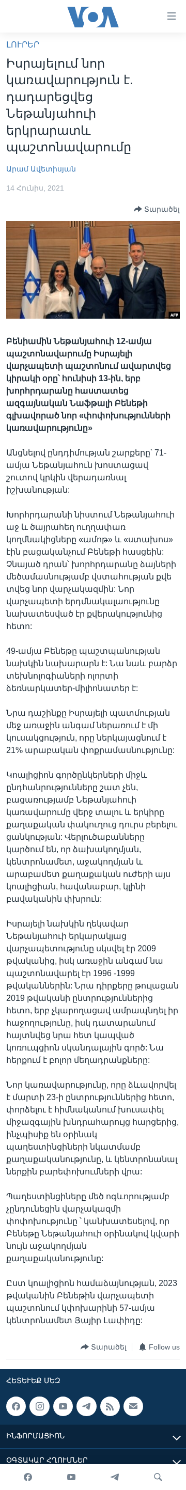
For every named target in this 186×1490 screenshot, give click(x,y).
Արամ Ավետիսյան (41, 169)
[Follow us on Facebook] (16, 1406)
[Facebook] (27, 1477)
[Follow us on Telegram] (86, 1406)
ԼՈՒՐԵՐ (22, 44)
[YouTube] (71, 1477)
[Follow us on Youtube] (63, 1406)
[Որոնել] (158, 1477)
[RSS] (110, 1406)
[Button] (157, 209)
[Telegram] (114, 1477)
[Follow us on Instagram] (39, 1406)
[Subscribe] (133, 1406)
